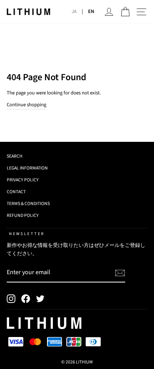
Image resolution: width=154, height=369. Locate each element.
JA (74, 11)
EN (91, 11)
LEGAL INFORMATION (27, 168)
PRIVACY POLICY (23, 180)
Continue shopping (26, 104)
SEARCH (15, 156)
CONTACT (16, 191)
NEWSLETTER (27, 234)
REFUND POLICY (23, 215)
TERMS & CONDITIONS (28, 203)
